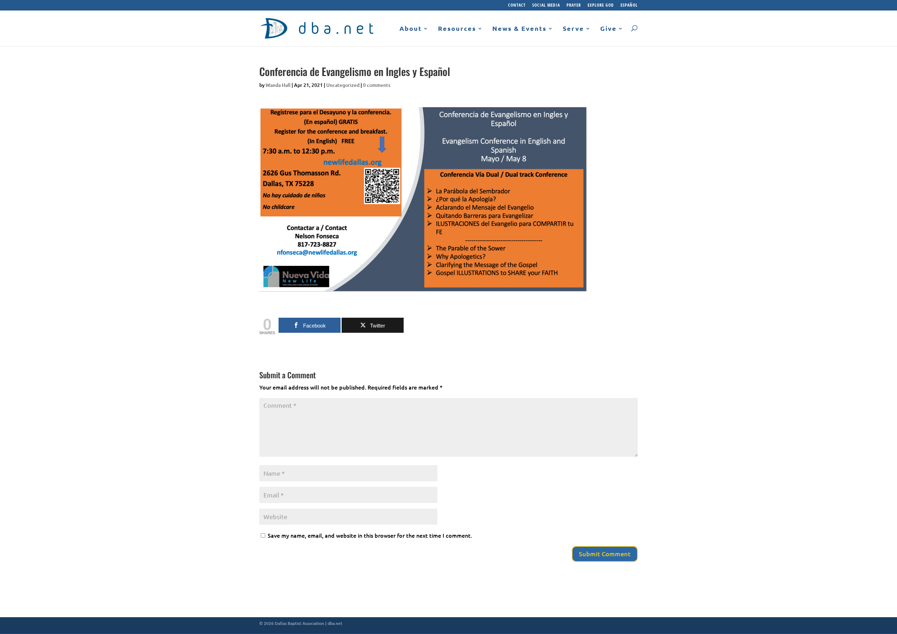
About (410, 28)
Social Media (546, 5)
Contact (517, 5)
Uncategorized (343, 85)
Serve (573, 28)
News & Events (519, 28)
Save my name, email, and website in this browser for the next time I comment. (370, 535)
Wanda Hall (278, 85)
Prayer (574, 5)
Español (629, 5)
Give (608, 28)
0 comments (376, 85)
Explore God (601, 5)
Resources (457, 28)
